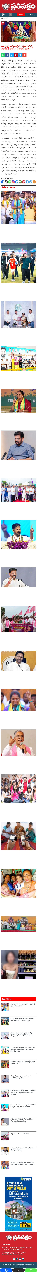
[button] (10, 14)
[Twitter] (30, 14)
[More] (34, 181)
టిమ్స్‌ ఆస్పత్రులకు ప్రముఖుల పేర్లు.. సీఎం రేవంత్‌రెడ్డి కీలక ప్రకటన (21, 1076)
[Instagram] (34, 14)
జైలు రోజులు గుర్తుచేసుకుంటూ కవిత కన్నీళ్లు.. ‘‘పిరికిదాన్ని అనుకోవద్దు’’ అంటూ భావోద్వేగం (23, 1163)
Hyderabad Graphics (23, 1266)
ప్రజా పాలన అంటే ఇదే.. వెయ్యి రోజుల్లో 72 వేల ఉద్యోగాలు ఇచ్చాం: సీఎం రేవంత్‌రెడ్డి (23, 1105)
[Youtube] (32, 14)
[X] (6, 181)
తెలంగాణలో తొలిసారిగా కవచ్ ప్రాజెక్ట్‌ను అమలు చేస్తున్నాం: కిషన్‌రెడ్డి (23, 1148)
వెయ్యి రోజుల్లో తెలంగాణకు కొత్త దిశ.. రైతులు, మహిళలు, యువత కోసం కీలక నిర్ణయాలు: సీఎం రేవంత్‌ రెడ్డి (23, 1049)
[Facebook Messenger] (16, 181)
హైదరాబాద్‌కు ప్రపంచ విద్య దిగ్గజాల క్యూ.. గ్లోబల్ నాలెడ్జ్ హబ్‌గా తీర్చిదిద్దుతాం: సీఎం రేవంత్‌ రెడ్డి (22, 1034)
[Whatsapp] (9, 181)
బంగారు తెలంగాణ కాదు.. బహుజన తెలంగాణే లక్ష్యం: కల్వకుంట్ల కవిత (23, 1004)
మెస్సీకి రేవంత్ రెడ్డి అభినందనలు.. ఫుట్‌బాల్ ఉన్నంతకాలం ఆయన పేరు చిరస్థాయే (22, 1019)
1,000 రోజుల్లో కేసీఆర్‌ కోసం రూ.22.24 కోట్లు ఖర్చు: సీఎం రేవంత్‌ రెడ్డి (22, 1120)
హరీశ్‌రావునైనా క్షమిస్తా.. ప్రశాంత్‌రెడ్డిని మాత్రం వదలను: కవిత (23, 1062)
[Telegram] (27, 181)
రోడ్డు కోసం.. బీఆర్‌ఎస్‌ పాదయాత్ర (20, 1133)
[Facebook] (28, 14)
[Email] (20, 181)
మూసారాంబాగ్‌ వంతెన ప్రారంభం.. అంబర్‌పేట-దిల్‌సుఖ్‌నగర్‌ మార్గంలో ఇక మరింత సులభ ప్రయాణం (23, 1092)
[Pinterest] (23, 181)
